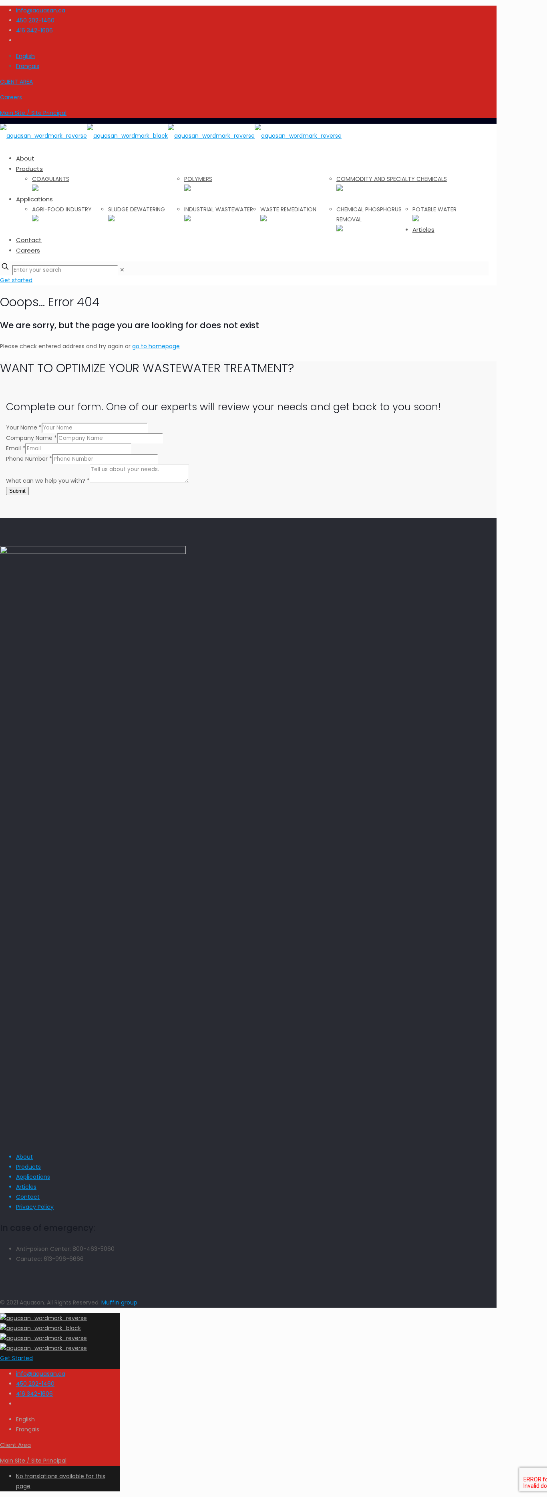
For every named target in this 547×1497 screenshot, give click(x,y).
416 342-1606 (34, 30)
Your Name (24, 427)
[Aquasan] (171, 136)
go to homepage (156, 346)
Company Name (31, 438)
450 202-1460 (35, 20)
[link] (122, 270)
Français (27, 66)
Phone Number (29, 459)
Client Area (15, 1445)
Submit (17, 491)
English (25, 56)
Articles (26, 1187)
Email (15, 448)
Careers (11, 97)
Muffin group (119, 1302)
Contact (28, 1197)
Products (28, 1167)
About (24, 1157)
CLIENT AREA (16, 82)
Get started (16, 280)
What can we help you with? (48, 481)
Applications (33, 1177)
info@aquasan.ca (40, 10)
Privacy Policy (35, 1207)
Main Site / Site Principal (33, 113)
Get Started (16, 1358)
